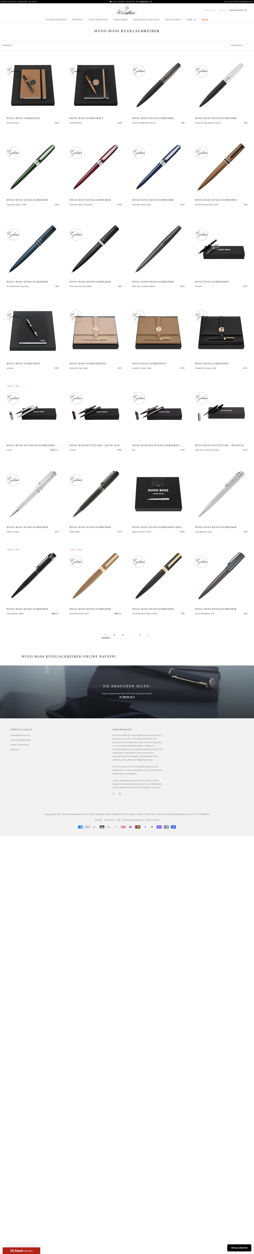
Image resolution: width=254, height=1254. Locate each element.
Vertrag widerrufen (239, 1248)
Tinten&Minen (98, 20)
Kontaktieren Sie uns (20, 735)
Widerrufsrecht (152, 820)
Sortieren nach (237, 45)
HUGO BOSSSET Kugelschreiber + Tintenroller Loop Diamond (158, 445)
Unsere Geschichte (20, 744)
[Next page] (148, 635)
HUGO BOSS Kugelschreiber (153, 118)
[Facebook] (114, 793)
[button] (21, 1250)
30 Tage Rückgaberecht (238, 2)
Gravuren (121, 20)
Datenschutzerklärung (133, 820)
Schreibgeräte (56, 20)
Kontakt (98, 820)
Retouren (15, 749)
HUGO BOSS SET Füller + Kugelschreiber (221, 445)
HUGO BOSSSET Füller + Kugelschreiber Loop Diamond (95, 445)
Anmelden (209, 10)
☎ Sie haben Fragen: (131, 2)
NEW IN (191, 20)
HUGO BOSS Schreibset (24, 118)
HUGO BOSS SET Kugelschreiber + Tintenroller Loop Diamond (33, 445)
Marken (77, 20)
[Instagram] (120, 793)
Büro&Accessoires (146, 20)
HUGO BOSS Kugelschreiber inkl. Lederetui (158, 527)
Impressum (109, 820)
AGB (118, 820)
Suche (222, 10)
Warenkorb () (238, 10)
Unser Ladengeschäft (21, 740)
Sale (205, 20)
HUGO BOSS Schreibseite (87, 363)
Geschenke (173, 20)
